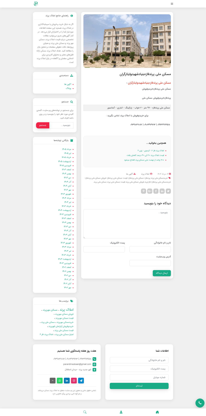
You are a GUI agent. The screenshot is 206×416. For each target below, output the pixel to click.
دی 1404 (67, 177)
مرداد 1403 (66, 247)
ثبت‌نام (139, 386)
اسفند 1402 (66, 267)
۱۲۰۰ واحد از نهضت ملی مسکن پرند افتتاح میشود (144, 160)
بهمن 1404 (66, 173)
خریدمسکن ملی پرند (159, 178)
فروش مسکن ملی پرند (134, 182)
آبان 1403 (67, 234)
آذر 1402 (67, 279)
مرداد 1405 (66, 149)
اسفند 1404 (66, 169)
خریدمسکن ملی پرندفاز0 (161, 182)
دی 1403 (67, 226)
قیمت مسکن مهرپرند (64, 318)
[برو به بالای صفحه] (52, 380)
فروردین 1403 (65, 263)
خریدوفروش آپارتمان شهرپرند (60, 326)
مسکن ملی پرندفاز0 (135, 178)
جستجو (42, 125)
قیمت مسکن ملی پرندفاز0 (116, 178)
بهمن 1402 (66, 271)
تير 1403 (67, 251)
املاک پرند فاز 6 (46, 334)
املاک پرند (66, 309)
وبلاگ (68, 88)
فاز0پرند (147, 182)
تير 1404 (67, 202)
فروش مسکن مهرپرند (63, 314)
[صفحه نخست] (157, 412)
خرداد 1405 (66, 157)
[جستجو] (84, 412)
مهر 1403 (67, 238)
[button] (121, 412)
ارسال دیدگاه (162, 273)
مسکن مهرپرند (49, 310)
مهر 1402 (67, 287)
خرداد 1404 (66, 206)
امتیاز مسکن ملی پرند (63, 334)
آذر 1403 (67, 230)
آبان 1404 (67, 186)
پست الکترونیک (117, 243)
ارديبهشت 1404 (64, 210)
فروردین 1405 (65, 165)
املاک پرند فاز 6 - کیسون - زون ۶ (151, 150)
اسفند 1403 (66, 218)
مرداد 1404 (66, 198)
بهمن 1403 (66, 222)
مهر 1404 (67, 190)
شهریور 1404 (66, 194)
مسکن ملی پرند (100, 182)
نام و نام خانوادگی (162, 243)
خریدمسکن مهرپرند (64, 322)
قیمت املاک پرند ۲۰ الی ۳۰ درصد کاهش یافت (146, 155)
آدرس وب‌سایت (163, 256)
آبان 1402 (67, 283)
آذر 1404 (67, 181)
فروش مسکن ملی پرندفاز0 (95, 178)
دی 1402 (67, 275)
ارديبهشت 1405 (64, 161)
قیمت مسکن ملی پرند (115, 182)
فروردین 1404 (65, 214)
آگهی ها (129, 174)
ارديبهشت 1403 (64, 259)
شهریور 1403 (66, 242)
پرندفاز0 (147, 178)
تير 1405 (67, 153)
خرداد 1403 (66, 255)
